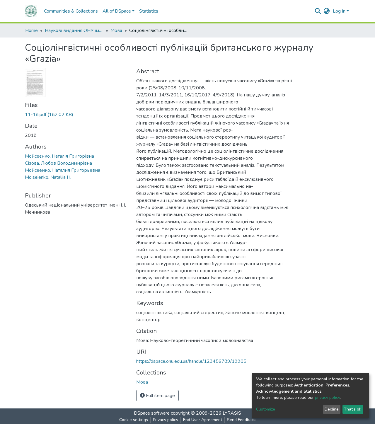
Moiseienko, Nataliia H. (48, 177)
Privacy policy (165, 420)
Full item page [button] (160, 395)
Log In (339, 11)
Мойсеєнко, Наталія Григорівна (59, 156)
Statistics (148, 11)
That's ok (352, 409)
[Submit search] (318, 11)
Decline (332, 409)
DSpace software (152, 413)
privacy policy (327, 397)
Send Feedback (241, 420)
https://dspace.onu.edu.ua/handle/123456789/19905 (191, 361)
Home (31, 30)
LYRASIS (232, 413)
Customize (265, 409)
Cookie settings (133, 420)
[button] (327, 11)
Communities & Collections (71, 11)
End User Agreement (202, 420)
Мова (116, 30)
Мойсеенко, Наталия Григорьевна (62, 170)
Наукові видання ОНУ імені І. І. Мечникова (74, 30)
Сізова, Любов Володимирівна (58, 163)
